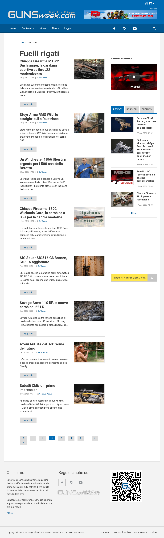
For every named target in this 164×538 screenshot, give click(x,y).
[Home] (42, 14)
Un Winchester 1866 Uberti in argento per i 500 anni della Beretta (43, 163)
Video (43, 28)
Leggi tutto (28, 104)
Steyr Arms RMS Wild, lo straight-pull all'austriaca (39, 117)
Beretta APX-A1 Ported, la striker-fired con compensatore (146, 123)
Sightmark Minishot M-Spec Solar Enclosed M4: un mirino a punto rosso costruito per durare (146, 149)
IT (150, 3)
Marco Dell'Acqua (44, 352)
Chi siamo (104, 532)
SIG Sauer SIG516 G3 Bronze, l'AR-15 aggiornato (43, 260)
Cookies (153, 532)
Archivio (147, 109)
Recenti (118, 109)
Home (13, 28)
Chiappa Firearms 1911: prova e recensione (146, 196)
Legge (67, 28)
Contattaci (116, 532)
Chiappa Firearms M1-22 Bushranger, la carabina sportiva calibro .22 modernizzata (39, 67)
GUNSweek (42, 78)
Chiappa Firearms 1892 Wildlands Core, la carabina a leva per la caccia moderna (42, 213)
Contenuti (27, 28)
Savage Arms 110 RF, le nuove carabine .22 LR (44, 305)
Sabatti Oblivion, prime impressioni (37, 388)
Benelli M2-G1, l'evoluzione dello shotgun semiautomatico (146, 176)
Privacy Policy (140, 532)
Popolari (132, 109)
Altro (54, 28)
